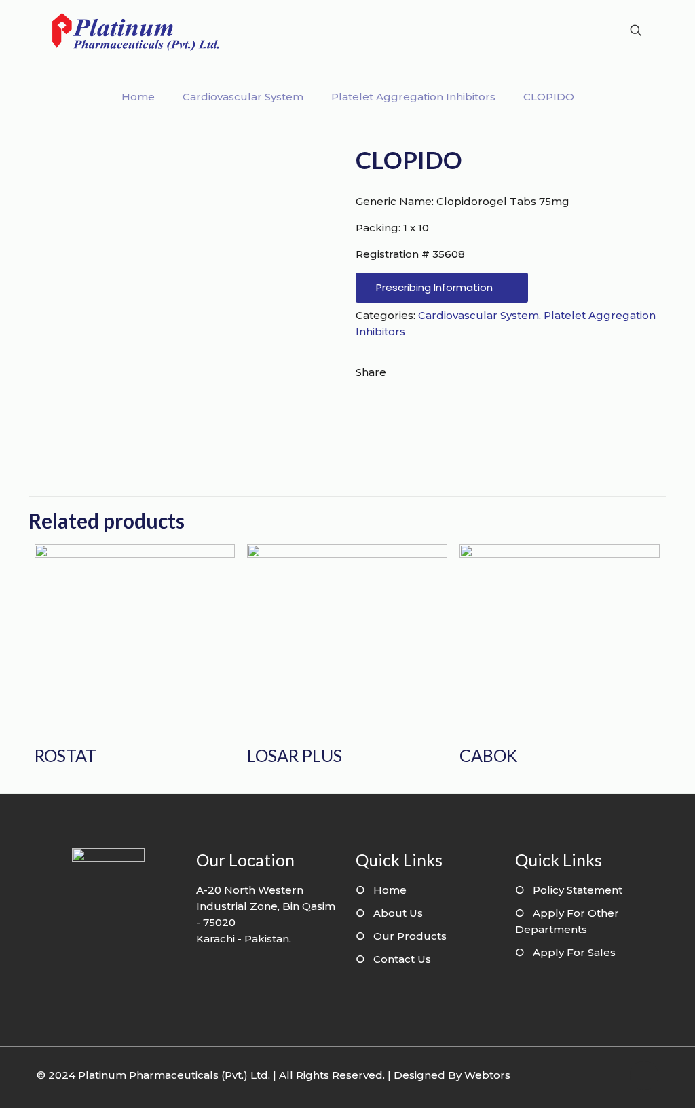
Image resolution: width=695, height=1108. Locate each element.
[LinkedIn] (609, 1075)
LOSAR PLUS (294, 755)
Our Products (410, 936)
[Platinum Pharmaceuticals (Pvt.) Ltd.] (135, 30)
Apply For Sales (574, 952)
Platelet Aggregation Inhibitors (413, 96)
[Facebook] (591, 1075)
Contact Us (402, 959)
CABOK (488, 755)
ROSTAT (65, 755)
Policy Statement (577, 889)
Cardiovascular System (243, 96)
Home (138, 96)
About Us (398, 912)
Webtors (487, 1075)
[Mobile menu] (588, 30)
